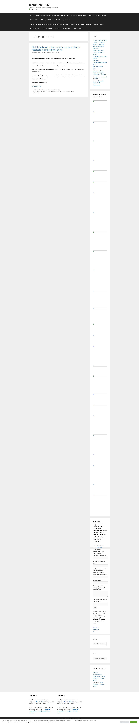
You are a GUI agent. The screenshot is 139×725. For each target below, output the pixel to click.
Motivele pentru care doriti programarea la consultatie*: (99, 587)
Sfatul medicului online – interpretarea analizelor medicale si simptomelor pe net (56, 48)
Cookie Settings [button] (124, 722)
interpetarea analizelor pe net (58, 91)
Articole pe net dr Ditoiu (47, 19)
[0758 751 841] (33, 9)
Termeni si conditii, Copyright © (63, 28)
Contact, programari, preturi (78, 15)
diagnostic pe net (46, 91)
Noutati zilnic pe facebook (63, 19)
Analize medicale (37, 90)
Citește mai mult (36, 86)
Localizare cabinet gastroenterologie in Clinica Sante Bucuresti (52, 15)
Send (95, 607)
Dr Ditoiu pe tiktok (78, 28)
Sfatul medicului (55, 90)
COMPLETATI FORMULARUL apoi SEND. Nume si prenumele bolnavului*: (100, 552)
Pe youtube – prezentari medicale (97, 15)
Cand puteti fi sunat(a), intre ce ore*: (100, 600)
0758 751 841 (39, 5)
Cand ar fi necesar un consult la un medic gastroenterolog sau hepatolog (49, 24)
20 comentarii (36, 93)
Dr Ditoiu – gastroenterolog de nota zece (81, 24)
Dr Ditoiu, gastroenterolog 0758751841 (97, 674)
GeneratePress (79, 719)
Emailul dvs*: (97, 580)
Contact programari (99, 24)
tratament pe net (70, 91)
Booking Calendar (99, 547)
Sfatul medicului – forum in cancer (99, 678)
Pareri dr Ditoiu (34, 19)
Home (31, 15)
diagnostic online (37, 91)
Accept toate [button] (133, 722)
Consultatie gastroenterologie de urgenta (41, 28)
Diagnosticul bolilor (46, 90)
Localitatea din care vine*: (99, 562)
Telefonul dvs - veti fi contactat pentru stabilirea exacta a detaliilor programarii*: (100, 571)
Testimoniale (96, 85)
